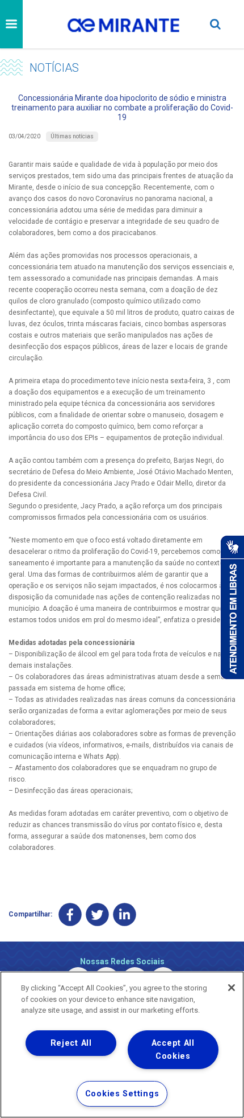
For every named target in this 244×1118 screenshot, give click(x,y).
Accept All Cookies (173, 1049)
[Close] (231, 987)
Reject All (71, 1043)
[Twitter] (97, 914)
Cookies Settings (122, 1094)
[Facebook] (70, 914)
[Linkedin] (124, 914)
